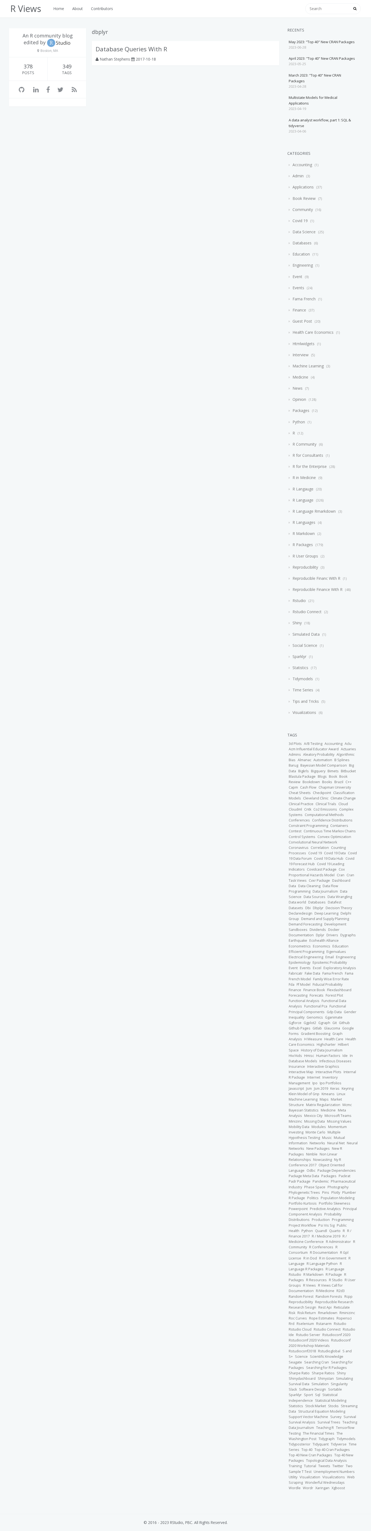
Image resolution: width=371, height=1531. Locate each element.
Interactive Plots (328, 1072)
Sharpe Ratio (299, 1373)
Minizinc (295, 1121)
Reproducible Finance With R (317, 589)
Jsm (309, 1088)
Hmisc (309, 1055)
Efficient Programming (306, 951)
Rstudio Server (308, 1334)
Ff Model (303, 984)
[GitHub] (21, 89)
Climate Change (343, 798)
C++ (348, 782)
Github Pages (299, 1028)
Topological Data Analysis (326, 1460)
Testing (295, 1433)
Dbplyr (318, 908)
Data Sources (314, 896)
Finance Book (314, 990)
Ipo (314, 1083)
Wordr (308, 1488)
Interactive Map (301, 1072)
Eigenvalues (336, 951)
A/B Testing (313, 743)
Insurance (297, 1066)
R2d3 (341, 1291)
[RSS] (74, 89)
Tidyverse (339, 1444)
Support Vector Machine (308, 1417)
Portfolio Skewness (334, 1203)
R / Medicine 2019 (326, 1236)
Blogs (322, 776)
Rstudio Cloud (300, 1329)
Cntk (307, 809)
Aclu (348, 743)
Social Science (304, 645)
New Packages (318, 1148)
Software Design (312, 1389)
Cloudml (295, 809)
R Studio (335, 1280)
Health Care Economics (313, 332)
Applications (303, 187)
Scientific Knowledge (326, 1356)
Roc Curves (298, 1318)
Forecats (316, 995)
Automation (322, 760)
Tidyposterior (299, 1444)
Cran (340, 875)
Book (333, 776)
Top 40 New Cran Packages (310, 1455)
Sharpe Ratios (323, 1373)
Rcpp (348, 1296)
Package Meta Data (304, 1176)
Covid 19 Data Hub (328, 858)
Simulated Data (306, 634)
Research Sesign (302, 1307)
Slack (293, 1389)
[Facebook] (48, 89)
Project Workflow (302, 1225)
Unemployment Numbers (334, 1471)
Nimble (311, 1154)
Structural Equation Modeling (321, 1411)
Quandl (321, 1230)
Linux (341, 1094)
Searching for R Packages (326, 1367)
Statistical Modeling (330, 1400)
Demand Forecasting (305, 924)
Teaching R (325, 1427)
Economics (321, 946)
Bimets (333, 771)
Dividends (318, 929)
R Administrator (338, 1241)
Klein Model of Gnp (304, 1094)
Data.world (297, 902)
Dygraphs (348, 935)
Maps (324, 1099)
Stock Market (315, 1406)
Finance (299, 310)
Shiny (297, 622)
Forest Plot (334, 995)
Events (298, 287)
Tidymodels (302, 678)
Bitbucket (348, 771)
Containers (339, 825)
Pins (325, 1192)
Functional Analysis (304, 1000)
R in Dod (310, 1258)
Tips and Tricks (305, 701)
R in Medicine (304, 477)
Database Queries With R (131, 49)
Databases (302, 242)
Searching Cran (316, 1362)
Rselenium (305, 1323)
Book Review (304, 198)
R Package (334, 1274)
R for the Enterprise (309, 466)
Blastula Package (302, 776)
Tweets (324, 1466)
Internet (313, 1077)
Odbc (311, 1170)
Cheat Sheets (300, 792)
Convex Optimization (334, 836)
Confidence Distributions (332, 820)
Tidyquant (321, 1444)
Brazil (338, 782)
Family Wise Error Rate (331, 979)
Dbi (308, 908)
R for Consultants (307, 455)
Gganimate (333, 1017)
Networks (317, 1143)
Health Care (333, 1039)
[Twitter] (60, 89)
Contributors (102, 8)
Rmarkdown (327, 1313)
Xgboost (338, 1488)
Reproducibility (305, 567)
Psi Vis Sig (326, 1225)
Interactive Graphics (323, 1066)
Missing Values (339, 1121)
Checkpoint (322, 792)
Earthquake (298, 940)
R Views (309, 1285)
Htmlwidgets (303, 343)
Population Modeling (337, 1198)
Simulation (320, 1384)
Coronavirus (299, 847)
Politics (313, 1198)
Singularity (339, 1384)
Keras (334, 1088)
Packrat (344, 1176)
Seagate (295, 1362)
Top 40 (306, 1449)
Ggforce (295, 1022)
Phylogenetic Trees (304, 1192)
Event (297, 276)
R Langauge (303, 489)
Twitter (338, 1466)
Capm (293, 787)
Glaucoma (332, 1028)
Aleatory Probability (318, 754)
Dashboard (341, 880)
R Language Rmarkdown (314, 511)
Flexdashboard (339, 990)
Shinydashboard (302, 1378)
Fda (291, 984)
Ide (345, 1055)
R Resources (316, 1280)
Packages (300, 410)
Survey (335, 1417)
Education (301, 254)
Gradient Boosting (315, 1033)
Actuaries (348, 749)
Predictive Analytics (325, 1208)
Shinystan (326, 1378)
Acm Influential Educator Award (314, 749)
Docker (333, 929)
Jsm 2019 (321, 1088)
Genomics (315, 1017)
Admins (295, 754)
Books (327, 782)
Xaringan (322, 1488)
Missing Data (314, 1121)
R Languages (303, 522)
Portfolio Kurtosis (303, 1203)
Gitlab (317, 1028)
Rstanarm (324, 1323)
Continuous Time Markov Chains (330, 831)
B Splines (342, 760)
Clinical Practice (301, 804)
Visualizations (304, 712)
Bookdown (311, 782)
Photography (338, 1187)
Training (295, 1466)
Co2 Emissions (325, 809)
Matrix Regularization (323, 1104)
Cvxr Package (319, 880)
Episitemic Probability (330, 962)
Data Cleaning (309, 886)
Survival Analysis (302, 1422)
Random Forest (301, 1296)
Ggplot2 (310, 1022)
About (77, 8)
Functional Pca (315, 1006)
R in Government (332, 1258)
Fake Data (312, 973)
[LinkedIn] (36, 89)
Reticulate (342, 1307)
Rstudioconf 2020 (336, 1334)
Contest (295, 831)
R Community (304, 444)
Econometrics (300, 946)
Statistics (300, 667)
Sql (317, 1395)
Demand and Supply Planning (325, 918)
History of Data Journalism (321, 1050)
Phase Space (314, 1187)
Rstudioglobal (329, 1351)
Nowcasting (322, 1159)
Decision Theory (339, 908)
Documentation (301, 935)
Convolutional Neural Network (313, 842)
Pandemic (321, 1181)
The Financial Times (318, 1433)
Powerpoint (298, 1208)
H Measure (313, 1039)
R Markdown (303, 533)
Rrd (291, 1323)
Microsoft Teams (338, 1115)
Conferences (299, 820)
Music (327, 1137)
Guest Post (302, 321)
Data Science (304, 231)
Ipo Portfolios (330, 1083)
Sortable (335, 1389)
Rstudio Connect (307, 611)
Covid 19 (300, 220)
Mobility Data (299, 1126)
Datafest (334, 902)
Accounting (302, 164)
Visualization (310, 1477)
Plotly (335, 1192)
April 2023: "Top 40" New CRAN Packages (322, 58)
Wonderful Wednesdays (325, 1482)
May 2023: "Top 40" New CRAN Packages (322, 41)
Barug (293, 765)
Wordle (295, 1488)
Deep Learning (326, 913)
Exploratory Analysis (339, 968)
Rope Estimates (321, 1318)
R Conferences (321, 1247)
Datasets (296, 908)
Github (344, 1022)
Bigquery (318, 771)
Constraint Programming (308, 825)
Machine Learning (308, 365)
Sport (308, 1395)
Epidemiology (299, 962)
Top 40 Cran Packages (332, 1449)
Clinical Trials (326, 804)
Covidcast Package (322, 869)
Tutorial (310, 1466)
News (297, 388)
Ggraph (324, 1022)
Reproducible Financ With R (316, 578)
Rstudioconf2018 (302, 1351)
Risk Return (306, 1313)
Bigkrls (303, 771)
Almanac (304, 760)
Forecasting (298, 995)
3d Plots (295, 743)
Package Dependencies (336, 1170)
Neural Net (336, 1143)
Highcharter (326, 1044)
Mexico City (313, 1115)
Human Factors (328, 1055)
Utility (293, 1477)
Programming (343, 1219)
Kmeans (328, 1094)
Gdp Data (334, 1012)
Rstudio (299, 600)
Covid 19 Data (335, 853)
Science (301, 1356)
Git (334, 1022)
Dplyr (320, 935)
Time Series (302, 689)
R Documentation (324, 1252)
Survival (350, 1417)
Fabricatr (296, 973)
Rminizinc (347, 1313)
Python (298, 421)
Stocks (333, 1406)
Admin (298, 175)
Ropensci (344, 1318)
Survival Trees (328, 1422)
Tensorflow (345, 1427)
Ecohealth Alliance (324, 940)
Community (302, 209)
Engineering (302, 265)
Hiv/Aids (295, 1055)
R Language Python (322, 1263)
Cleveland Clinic (315, 798)
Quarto (335, 1230)
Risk (292, 1313)
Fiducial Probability (327, 984)
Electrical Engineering (306, 957)
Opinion (299, 399)
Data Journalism (325, 891)
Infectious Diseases (335, 1061)
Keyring (348, 1088)
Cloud (343, 804)
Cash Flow (308, 787)
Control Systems (302, 836)
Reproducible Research (334, 1302)
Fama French (304, 298)
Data (292, 886)
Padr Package (299, 1181)
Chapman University (335, 787)
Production (321, 1219)
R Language (303, 500)
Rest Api (325, 1307)
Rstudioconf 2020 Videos (309, 1340)
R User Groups (305, 556)
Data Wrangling (340, 896)
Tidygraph (327, 1439)
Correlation (320, 847)
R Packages (302, 544)
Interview (300, 354)
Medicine (300, 377)
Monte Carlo (315, 1132)
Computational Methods (324, 814)
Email (329, 957)
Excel (317, 968)
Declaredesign (300, 913)
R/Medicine (325, 1291)
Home (58, 8)
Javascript (296, 1088)
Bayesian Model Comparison (323, 765)
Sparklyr (299, 656)
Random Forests (329, 1296)
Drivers (332, 935)
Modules (319, 1126)
